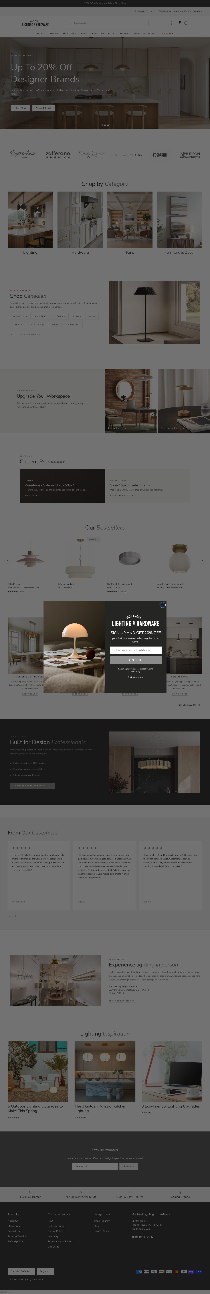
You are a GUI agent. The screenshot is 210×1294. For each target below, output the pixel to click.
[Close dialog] (162, 605)
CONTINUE (136, 660)
